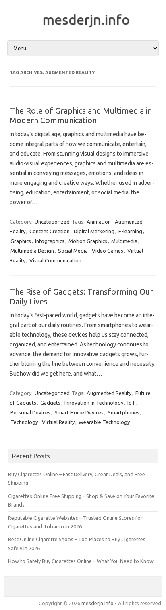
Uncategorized (52, 221)
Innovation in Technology (93, 402)
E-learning (130, 231)
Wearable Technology (104, 422)
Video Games (107, 250)
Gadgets (50, 402)
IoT (131, 402)
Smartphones (123, 412)
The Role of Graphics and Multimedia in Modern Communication (81, 115)
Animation (99, 221)
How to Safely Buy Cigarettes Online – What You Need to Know (81, 561)
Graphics (20, 241)
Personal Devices (30, 412)
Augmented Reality (109, 393)
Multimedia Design (32, 250)
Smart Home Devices (79, 412)
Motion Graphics (87, 241)
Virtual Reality (58, 422)
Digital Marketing (94, 231)
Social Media (73, 250)
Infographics (49, 241)
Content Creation (49, 231)
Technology (24, 422)
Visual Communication (55, 260)
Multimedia (124, 241)
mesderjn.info (86, 19)
